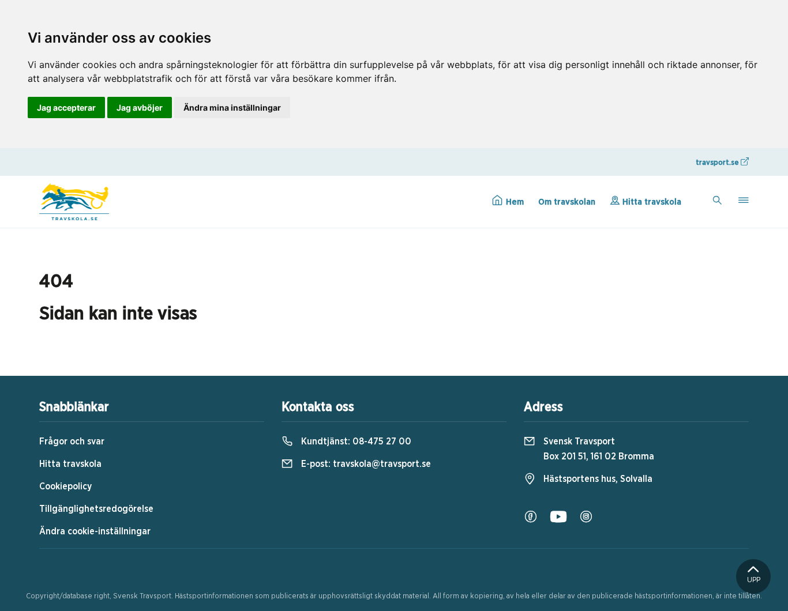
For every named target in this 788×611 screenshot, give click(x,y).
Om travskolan (566, 202)
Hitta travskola (650, 202)
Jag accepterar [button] (66, 107)
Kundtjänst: (355, 441)
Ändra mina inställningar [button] (232, 107)
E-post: (365, 464)
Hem (514, 202)
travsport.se (718, 163)
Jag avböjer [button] (140, 107)
